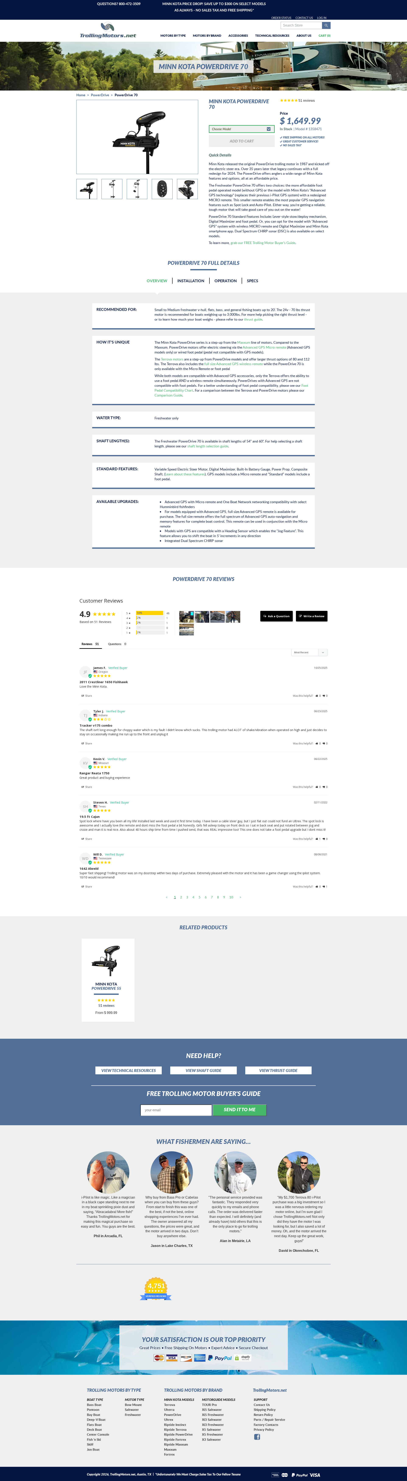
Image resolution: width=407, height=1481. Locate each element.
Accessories (238, 35)
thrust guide (253, 319)
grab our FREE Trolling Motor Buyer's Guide (263, 242)
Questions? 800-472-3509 (119, 3)
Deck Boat (94, 1429)
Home (80, 95)
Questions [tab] (114, 644)
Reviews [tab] (87, 644)
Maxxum (243, 342)
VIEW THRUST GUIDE (278, 1070)
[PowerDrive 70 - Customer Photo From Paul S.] (202, 617)
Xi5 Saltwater (212, 1409)
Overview (157, 280)
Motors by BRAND (207, 35)
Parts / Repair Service (269, 1419)
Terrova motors (172, 359)
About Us (304, 35)
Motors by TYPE (173, 35)
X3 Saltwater (211, 1439)
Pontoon (93, 1409)
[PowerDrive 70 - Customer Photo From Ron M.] (186, 617)
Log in (321, 18)
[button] (318, 696)
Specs (252, 280)
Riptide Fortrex (175, 1439)
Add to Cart (242, 141)
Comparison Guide (168, 395)
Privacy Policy (264, 1429)
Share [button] (88, 696)
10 (231, 897)
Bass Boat (94, 1405)
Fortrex (169, 1454)
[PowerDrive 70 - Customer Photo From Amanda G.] (233, 617)
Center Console (98, 1434)
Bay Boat (93, 1415)
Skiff (90, 1444)
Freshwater (133, 1415)
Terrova (169, 1405)
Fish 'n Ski (94, 1439)
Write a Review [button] (314, 616)
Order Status (281, 18)
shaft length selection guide (207, 446)
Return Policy (263, 1415)
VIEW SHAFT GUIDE (203, 1070)
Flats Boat (94, 1424)
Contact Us (304, 18)
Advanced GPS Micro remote (264, 347)
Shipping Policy (265, 1409)
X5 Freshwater (212, 1434)
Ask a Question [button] (279, 616)
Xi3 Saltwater (212, 1419)
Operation (226, 280)
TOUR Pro (209, 1405)
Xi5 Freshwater (213, 1415)
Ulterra (169, 1409)
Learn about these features (185, 474)
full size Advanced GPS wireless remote (233, 364)
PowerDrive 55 (106, 988)
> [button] (240, 897)
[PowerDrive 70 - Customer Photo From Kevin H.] (217, 617)
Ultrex (168, 1419)
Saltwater (132, 1409)
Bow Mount (133, 1405)
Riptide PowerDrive (178, 1434)
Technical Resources (272, 35)
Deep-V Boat (96, 1419)
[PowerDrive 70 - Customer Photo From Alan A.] (186, 629)
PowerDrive (100, 95)
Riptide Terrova (175, 1429)
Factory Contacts (266, 1424)
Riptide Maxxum (176, 1444)
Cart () (324, 35)
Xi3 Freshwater (213, 1424)
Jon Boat (93, 1449)
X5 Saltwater (211, 1429)
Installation (190, 280)
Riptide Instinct (175, 1424)
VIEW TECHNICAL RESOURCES (128, 1070)
